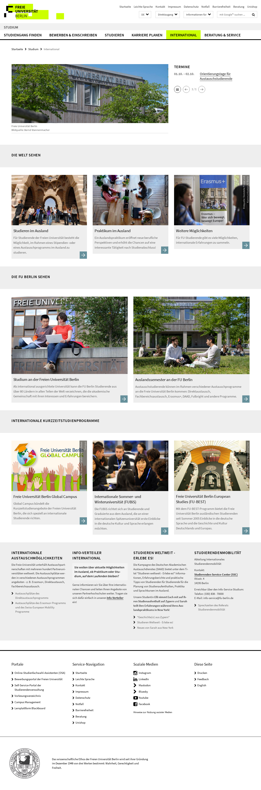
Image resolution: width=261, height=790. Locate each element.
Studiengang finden (23, 35)
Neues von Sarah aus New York (155, 627)
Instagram (145, 673)
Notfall (205, 6)
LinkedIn (144, 679)
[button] (145, 14)
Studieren (114, 35)
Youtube (143, 697)
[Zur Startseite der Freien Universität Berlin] (32, 11)
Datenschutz (191, 6)
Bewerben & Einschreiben (73, 35)
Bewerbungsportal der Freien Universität (38, 679)
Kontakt (160, 6)
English (201, 685)
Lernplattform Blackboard (30, 708)
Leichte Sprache (143, 6)
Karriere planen (147, 35)
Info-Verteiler (115, 598)
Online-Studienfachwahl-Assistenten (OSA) (40, 673)
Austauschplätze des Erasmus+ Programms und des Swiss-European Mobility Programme (40, 607)
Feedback (203, 679)
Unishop (252, 6)
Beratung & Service (222, 35)
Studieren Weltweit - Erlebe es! (155, 622)
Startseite (125, 6)
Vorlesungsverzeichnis (28, 696)
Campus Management (28, 702)
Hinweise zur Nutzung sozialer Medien (152, 712)
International (183, 35)
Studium (11, 27)
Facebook (144, 704)
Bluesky (143, 691)
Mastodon (145, 685)
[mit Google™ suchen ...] (253, 14)
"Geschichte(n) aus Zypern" (153, 617)
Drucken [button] (202, 673)
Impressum (174, 6)
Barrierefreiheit (221, 6)
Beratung (238, 6)
